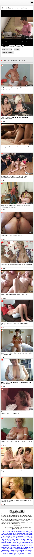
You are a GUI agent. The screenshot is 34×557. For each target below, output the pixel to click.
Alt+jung (12, 46)
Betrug (18, 46)
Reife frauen (20, 545)
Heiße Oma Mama (7, 49)
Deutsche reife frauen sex (9, 545)
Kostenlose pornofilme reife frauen (19, 542)
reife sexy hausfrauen (8, 52)
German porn (18, 530)
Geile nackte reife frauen (14, 552)
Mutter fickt (29, 531)
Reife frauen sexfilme (12, 534)
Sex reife (29, 544)
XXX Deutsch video (27, 530)
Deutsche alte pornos (23, 536)
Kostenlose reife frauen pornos (18, 544)
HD (23, 46)
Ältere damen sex (19, 550)
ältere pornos (25, 537)
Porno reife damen (16, 537)
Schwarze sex (23, 553)
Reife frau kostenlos (26, 539)
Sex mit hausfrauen (17, 533)
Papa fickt (13, 531)
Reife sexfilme (28, 550)
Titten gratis (9, 548)
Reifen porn (5, 541)
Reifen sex (26, 533)
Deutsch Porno (6, 531)
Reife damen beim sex (18, 555)
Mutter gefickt (20, 547)
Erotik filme (12, 530)
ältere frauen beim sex (11, 536)
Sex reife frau (22, 534)
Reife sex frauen (11, 547)
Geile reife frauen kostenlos (20, 548)
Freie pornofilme (20, 531)
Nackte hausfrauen (7, 533)
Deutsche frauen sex (14, 553)
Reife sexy (17, 49)
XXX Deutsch (4, 530)
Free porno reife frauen (15, 539)
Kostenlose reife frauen (23, 541)
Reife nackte (4, 552)
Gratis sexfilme (12, 541)
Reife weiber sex (25, 552)
